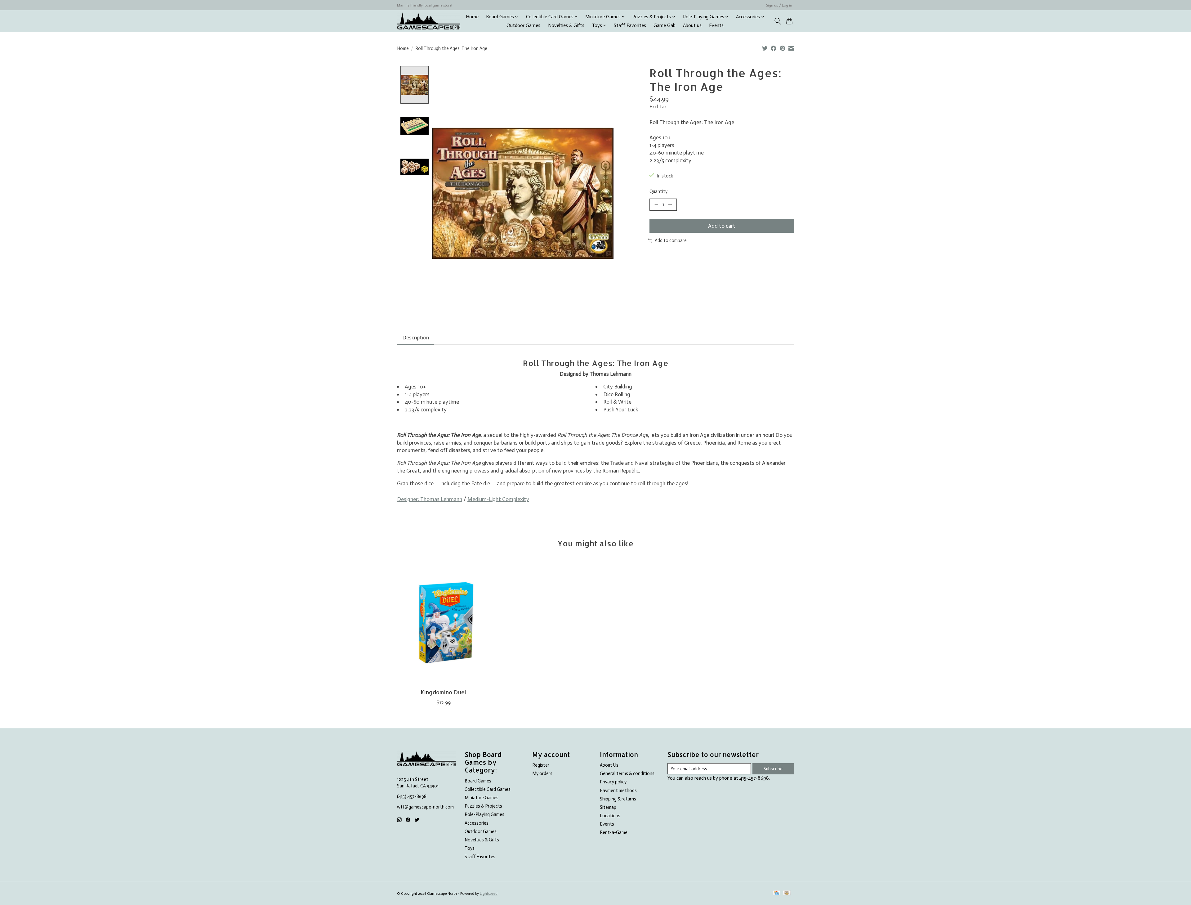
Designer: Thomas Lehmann (429, 499)
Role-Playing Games (484, 814)
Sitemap (608, 807)
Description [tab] (415, 337)
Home (472, 17)
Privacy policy (613, 782)
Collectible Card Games (488, 789)
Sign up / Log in (779, 5)
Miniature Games (481, 797)
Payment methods (618, 790)
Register (540, 765)
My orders (542, 773)
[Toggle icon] (777, 21)
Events (716, 25)
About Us (609, 765)
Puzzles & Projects (483, 806)
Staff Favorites (630, 25)
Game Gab (664, 25)
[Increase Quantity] (670, 204)
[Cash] (787, 893)
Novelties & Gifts (566, 25)
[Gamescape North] (428, 20)
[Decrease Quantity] (656, 204)
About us (692, 25)
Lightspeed (488, 893)
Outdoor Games (523, 25)
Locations (610, 815)
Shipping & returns (618, 799)
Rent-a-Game (613, 832)
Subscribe (773, 769)
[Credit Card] (776, 893)
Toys (470, 848)
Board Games (478, 781)
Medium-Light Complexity (498, 499)
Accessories (476, 823)
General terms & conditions (627, 773)
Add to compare (671, 240)
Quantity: (658, 191)
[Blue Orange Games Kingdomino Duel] (443, 622)
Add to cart (721, 225)
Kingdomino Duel (443, 692)
